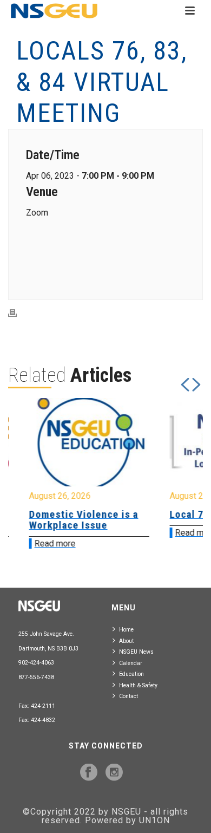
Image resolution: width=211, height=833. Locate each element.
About (126, 641)
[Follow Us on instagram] (114, 773)
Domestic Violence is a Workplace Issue (73, 519)
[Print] (18, 312)
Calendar (130, 663)
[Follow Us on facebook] (88, 773)
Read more (44, 543)
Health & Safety (138, 685)
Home (126, 629)
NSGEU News (136, 651)
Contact (128, 696)
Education (131, 674)
